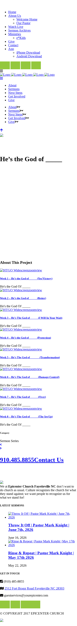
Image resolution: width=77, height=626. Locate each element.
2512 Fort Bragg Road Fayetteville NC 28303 (34, 588)
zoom (32, 270)
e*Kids (21, 38)
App (11, 49)
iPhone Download (28, 52)
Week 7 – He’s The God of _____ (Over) (23, 396)
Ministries (14, 34)
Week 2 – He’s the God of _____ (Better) (23, 298)
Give (11, 41)
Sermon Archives (19, 30)
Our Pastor (23, 23)
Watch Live (15, 26)
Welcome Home (26, 19)
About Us (14, 15)
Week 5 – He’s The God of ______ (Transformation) (30, 357)
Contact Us (49, 459)
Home (12, 12)
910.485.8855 (17, 459)
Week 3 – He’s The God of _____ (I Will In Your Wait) (31, 317)
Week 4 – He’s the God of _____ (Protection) (25, 337)
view (39, 270)
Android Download (29, 56)
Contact (13, 45)
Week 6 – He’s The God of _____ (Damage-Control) (29, 377)
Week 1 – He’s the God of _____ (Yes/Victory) (26, 278)
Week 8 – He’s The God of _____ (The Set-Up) (26, 416)
